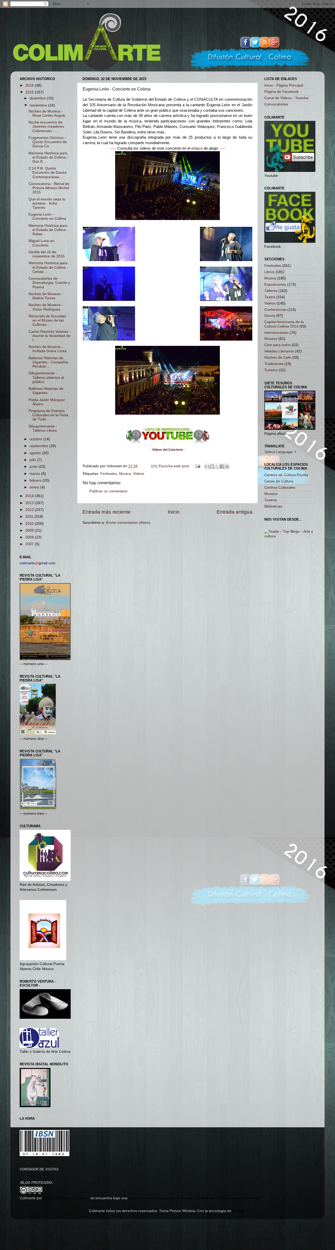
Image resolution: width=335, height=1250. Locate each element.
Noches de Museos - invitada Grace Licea (47, 349)
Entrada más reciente (106, 512)
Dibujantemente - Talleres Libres (43, 428)
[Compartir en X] (217, 466)
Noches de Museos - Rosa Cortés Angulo (47, 113)
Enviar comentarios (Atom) (128, 523)
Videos (138, 474)
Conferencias (275, 310)
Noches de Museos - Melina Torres (46, 296)
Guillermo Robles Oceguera (66, 1198)
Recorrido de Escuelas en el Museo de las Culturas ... (47, 320)
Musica (125, 474)
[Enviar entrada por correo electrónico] (197, 466)
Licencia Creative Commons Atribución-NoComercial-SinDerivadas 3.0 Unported (195, 1198)
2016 (30, 85)
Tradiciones (273, 364)
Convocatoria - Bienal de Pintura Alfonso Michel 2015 (49, 188)
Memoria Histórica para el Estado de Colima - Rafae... (48, 230)
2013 (30, 503)
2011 (29, 517)
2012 (30, 510)
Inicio (174, 512)
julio (33, 460)
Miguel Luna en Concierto (41, 243)
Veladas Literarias (279, 351)
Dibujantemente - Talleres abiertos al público (46, 377)
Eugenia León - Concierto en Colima (47, 216)
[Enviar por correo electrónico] (207, 466)
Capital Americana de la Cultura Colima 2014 (284, 324)
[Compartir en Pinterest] (227, 466)
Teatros (270, 500)
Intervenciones (276, 333)
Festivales (108, 474)
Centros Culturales (279, 487)
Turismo (271, 370)
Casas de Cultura (278, 481)
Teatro (269, 297)
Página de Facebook (281, 92)
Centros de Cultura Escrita (286, 475)
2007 (30, 544)
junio (34, 467)
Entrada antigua (235, 512)
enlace (197, 148)
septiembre (39, 446)
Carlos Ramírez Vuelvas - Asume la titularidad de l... (50, 336)
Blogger (238, 1211)
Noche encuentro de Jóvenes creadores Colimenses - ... (46, 126)
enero (35, 487)
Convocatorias (276, 104)
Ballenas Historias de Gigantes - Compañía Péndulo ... (48, 362)
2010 (30, 524)
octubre (36, 439)
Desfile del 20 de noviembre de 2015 (47, 254)
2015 (30, 92)
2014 (30, 496)
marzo (35, 474)
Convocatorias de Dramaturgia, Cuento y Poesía (49, 283)
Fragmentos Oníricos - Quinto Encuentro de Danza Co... (48, 142)
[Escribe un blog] (212, 466)
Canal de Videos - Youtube (286, 98)
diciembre (38, 98)
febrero (36, 480)
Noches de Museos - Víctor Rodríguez (46, 307)
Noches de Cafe (277, 357)
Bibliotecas (273, 506)
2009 (30, 530)
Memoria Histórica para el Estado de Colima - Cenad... (48, 267)
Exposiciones (275, 284)
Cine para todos (277, 345)
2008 (30, 537)
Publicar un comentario (108, 491)
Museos (270, 339)
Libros (269, 272)
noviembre (39, 105)
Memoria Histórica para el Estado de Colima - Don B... (48, 157)
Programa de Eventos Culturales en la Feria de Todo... (48, 415)
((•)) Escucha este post (170, 466)
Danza (269, 316)
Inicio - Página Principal (283, 85)
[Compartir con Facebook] (222, 466)
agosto (36, 453)
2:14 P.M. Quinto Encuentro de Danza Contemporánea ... (47, 172)
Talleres (270, 291)
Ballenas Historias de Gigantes (46, 391)
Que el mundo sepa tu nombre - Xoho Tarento (47, 203)
